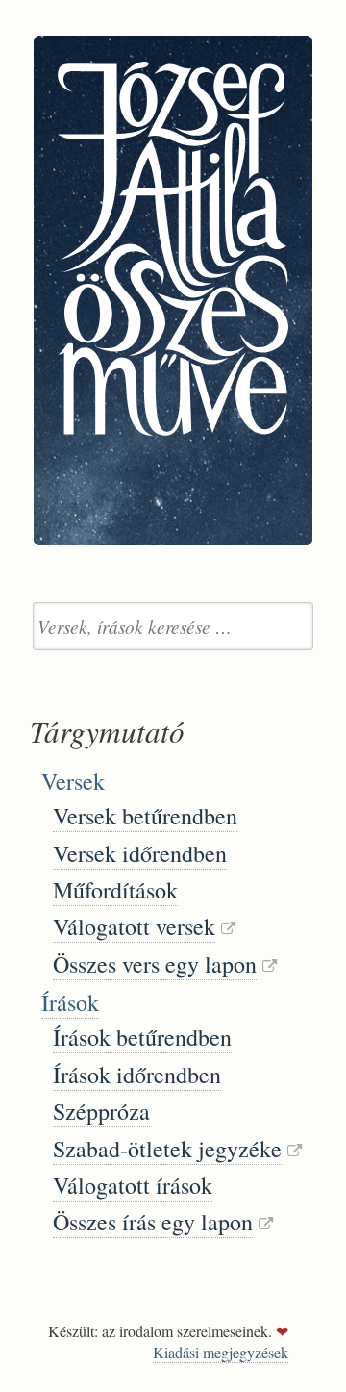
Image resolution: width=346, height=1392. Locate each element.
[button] (193, 782)
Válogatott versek (134, 926)
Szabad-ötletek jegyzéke (167, 1148)
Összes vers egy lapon (155, 964)
